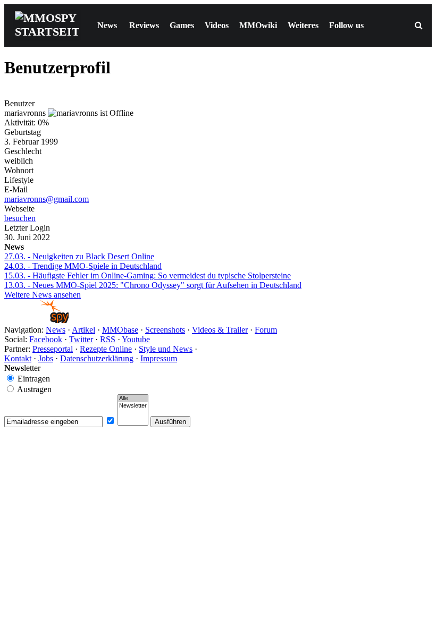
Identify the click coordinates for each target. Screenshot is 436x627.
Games (182, 25)
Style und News (165, 348)
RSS (107, 339)
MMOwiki (258, 25)
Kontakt (17, 358)
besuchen (20, 218)
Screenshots (165, 329)
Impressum (158, 358)
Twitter (81, 339)
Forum (266, 329)
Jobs (45, 358)
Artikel (83, 329)
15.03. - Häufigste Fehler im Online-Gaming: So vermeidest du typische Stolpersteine (147, 275)
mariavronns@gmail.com (46, 199)
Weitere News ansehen (42, 294)
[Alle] (133, 398)
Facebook (45, 339)
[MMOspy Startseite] (36, 320)
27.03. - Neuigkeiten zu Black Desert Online (79, 256)
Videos (217, 25)
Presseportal (52, 348)
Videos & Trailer (220, 329)
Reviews (144, 25)
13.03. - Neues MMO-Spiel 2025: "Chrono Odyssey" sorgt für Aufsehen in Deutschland (152, 285)
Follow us (346, 25)
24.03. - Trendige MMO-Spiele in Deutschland (83, 265)
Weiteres (303, 25)
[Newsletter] (133, 406)
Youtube (136, 339)
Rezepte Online (106, 348)
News (107, 25)
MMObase (120, 329)
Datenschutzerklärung (96, 358)
